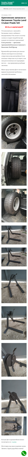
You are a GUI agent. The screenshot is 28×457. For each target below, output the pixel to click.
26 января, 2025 (6, 15)
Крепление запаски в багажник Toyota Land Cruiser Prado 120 (13, 20)
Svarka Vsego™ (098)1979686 (7, 3)
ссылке (14, 442)
